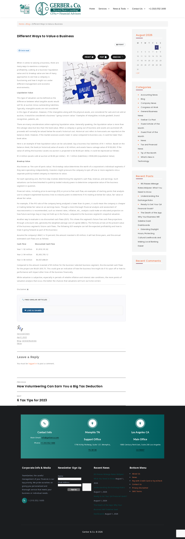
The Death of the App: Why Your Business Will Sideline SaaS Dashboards (108, 509)
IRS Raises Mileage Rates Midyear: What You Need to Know (150, 187)
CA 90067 (140, 450)
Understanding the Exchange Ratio (109, 487)
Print (120, 44)
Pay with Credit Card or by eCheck (147, 481)
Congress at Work (149, 107)
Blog (28, 24)
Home (92, 9)
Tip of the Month (148, 153)
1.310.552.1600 (36, 500)
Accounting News (149, 94)
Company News (148, 103)
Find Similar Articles (34, 300)
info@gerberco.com (50, 437)
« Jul (137, 73)
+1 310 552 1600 (48, 443)
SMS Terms (137, 491)
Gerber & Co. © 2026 (92, 531)
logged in (32, 363)
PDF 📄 (103, 57)
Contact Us (137, 9)
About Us (136, 474)
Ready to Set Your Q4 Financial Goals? (110, 496)
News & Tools (119, 9)
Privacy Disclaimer (140, 488)
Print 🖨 (89, 57)
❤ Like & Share (33, 310)
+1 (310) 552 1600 (157, 9)
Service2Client (23, 334)
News (143, 140)
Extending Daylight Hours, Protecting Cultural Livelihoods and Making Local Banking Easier (149, 237)
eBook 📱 (118, 57)
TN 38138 (92, 450)
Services (103, 9)
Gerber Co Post (148, 119)
